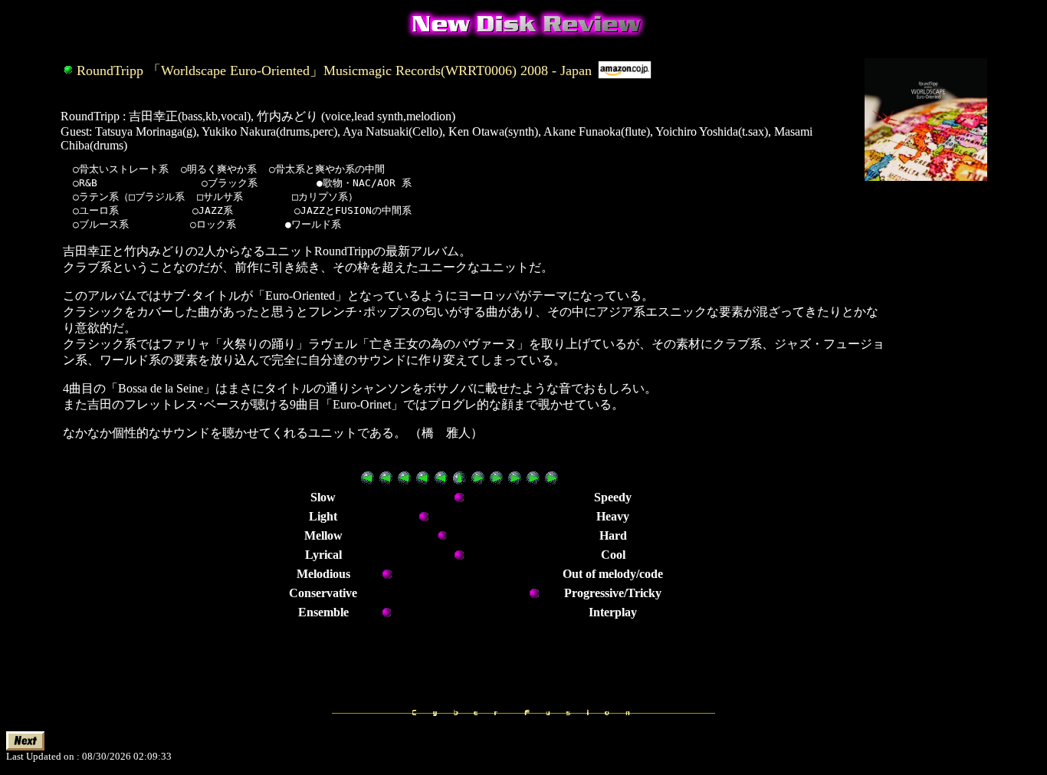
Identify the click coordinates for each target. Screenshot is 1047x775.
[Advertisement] (939, 474)
